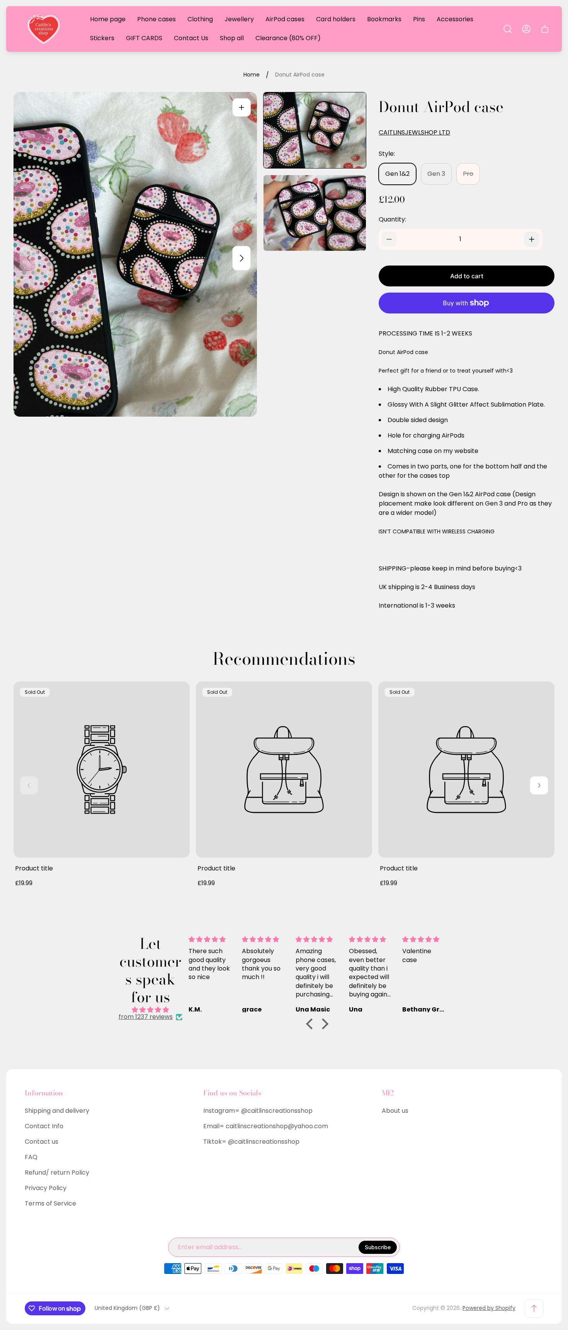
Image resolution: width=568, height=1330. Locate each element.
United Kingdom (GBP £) (127, 1308)
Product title (34, 868)
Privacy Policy (45, 1188)
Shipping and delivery (57, 1110)
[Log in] (526, 28)
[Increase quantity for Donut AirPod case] (531, 239)
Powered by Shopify (489, 1308)
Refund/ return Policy (57, 1172)
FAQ (31, 1157)
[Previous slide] (29, 258)
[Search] (507, 28)
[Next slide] (241, 258)
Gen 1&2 (397, 173)
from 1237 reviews (146, 1016)
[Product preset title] (102, 769)
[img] (150, 1009)
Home (251, 75)
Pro (468, 173)
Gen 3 (436, 173)
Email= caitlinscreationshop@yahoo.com (265, 1126)
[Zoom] (241, 107)
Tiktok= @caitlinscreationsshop (251, 1141)
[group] (314, 130)
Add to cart (466, 276)
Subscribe (378, 1247)
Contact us (41, 1141)
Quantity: (392, 219)
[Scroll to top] (534, 1308)
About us (395, 1110)
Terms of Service (50, 1203)
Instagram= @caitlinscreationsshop (258, 1110)
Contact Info (44, 1126)
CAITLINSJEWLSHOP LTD (414, 132)
